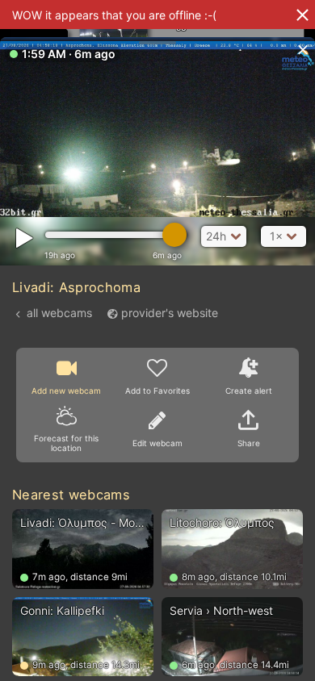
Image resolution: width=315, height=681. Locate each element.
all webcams (59, 313)
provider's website (169, 313)
